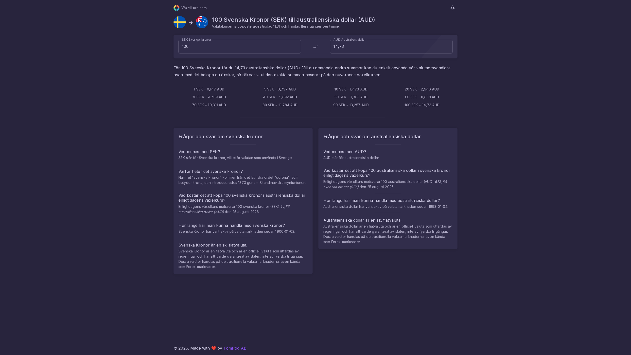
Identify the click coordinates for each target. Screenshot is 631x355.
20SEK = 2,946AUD (422, 89)
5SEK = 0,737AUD (280, 89)
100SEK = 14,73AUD (422, 105)
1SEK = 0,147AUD (209, 89)
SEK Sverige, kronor (196, 39)
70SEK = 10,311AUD (209, 105)
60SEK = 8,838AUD (422, 97)
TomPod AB (234, 348)
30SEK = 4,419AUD (209, 97)
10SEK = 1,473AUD (351, 89)
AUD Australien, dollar (349, 39)
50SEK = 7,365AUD (351, 97)
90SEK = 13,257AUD (351, 105)
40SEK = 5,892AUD (280, 97)
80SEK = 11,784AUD (280, 105)
